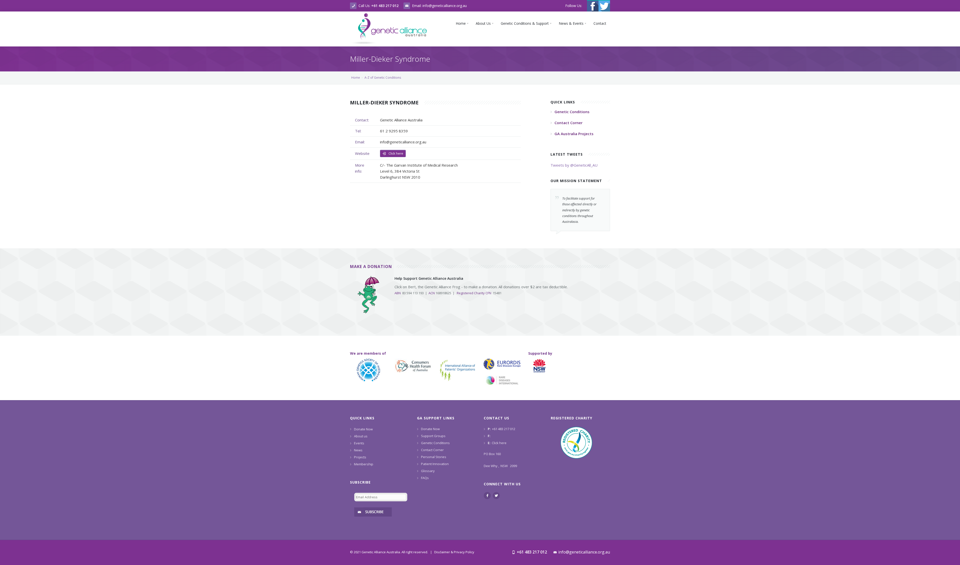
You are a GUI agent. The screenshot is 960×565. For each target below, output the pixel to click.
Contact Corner (432, 450)
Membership (363, 464)
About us (361, 436)
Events (359, 443)
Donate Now (363, 429)
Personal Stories (433, 457)
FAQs (425, 478)
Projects (360, 457)
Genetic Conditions (435, 443)
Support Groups (433, 436)
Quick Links (362, 418)
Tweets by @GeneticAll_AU (574, 165)
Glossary (428, 471)
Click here (395, 153)
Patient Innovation (435, 464)
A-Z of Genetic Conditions (382, 77)
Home (355, 77)
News (358, 450)
